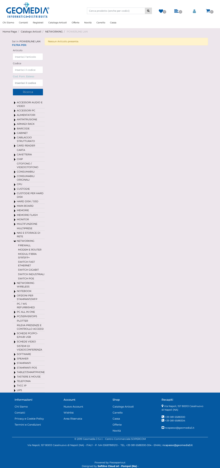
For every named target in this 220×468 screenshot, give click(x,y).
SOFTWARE (24, 354)
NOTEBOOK (24, 291)
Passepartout (117, 462)
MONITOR (23, 219)
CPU (19, 184)
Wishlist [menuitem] (69, 412)
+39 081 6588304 (175, 420)
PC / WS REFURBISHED (26, 305)
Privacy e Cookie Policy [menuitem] (29, 418)
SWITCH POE (26, 278)
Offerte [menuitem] (75, 22)
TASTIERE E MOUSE (29, 376)
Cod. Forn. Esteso (23, 76)
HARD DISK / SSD (27, 201)
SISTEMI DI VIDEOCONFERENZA (29, 347)
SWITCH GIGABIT (28, 269)
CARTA (21, 150)
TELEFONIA (24, 381)
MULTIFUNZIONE (27, 223)
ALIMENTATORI (26, 114)
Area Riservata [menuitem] (73, 418)
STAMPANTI (24, 363)
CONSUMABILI (26, 171)
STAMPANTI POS (27, 367)
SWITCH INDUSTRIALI (31, 274)
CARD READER (26, 145)
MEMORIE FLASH (27, 214)
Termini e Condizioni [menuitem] (28, 424)
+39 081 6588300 (175, 417)
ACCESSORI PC (26, 110)
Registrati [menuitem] (38, 22)
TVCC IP (21, 385)
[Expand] (14, 102)
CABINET (22, 133)
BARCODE (23, 128)
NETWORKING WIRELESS (25, 284)
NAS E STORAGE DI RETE (28, 234)
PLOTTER (22, 320)
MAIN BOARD (25, 205)
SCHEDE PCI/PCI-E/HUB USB (27, 335)
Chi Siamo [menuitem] (8, 22)
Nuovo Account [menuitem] (73, 406)
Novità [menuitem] (88, 22)
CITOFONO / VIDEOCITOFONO (27, 165)
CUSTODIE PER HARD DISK (30, 195)
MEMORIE (23, 210)
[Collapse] (14, 241)
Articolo (18, 50)
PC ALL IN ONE (26, 311)
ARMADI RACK (26, 123)
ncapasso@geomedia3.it (179, 427)
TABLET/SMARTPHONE (31, 372)
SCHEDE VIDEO (26, 341)
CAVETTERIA (24, 154)
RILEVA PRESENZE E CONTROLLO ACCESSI (30, 327)
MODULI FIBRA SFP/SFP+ (27, 255)
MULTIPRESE (24, 228)
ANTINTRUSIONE (27, 119)
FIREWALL (24, 245)
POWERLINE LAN (77, 31)
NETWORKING (54, 31)
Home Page (10, 31)
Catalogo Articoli (31, 31)
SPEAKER (22, 358)
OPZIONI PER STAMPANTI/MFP (27, 297)
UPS (19, 390)
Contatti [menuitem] (23, 22)
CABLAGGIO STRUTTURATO (26, 139)
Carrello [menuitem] (100, 22)
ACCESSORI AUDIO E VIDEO (29, 104)
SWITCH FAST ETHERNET (26, 263)
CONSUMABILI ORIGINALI (26, 178)
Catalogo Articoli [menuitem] (57, 22)
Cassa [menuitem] (113, 22)
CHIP (20, 159)
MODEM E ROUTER (29, 249)
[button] (148, 11)
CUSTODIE (23, 188)
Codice (17, 63)
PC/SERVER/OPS (27, 316)
